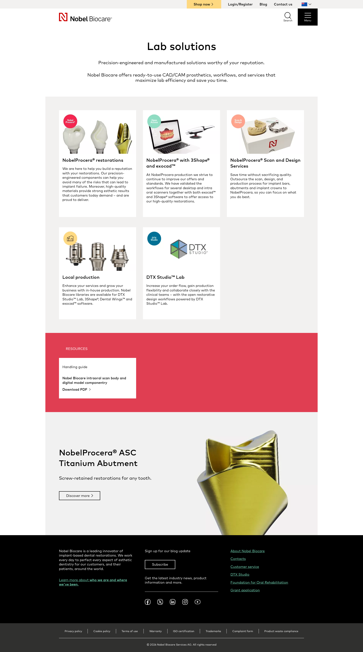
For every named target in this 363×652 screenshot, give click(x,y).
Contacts (238, 559)
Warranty (155, 631)
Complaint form (242, 631)
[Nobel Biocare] (78, 17)
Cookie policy (101, 631)
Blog (263, 4)
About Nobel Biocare (247, 551)
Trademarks (213, 631)
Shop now (202, 4)
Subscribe (160, 564)
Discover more (78, 495)
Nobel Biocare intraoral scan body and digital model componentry (94, 380)
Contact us (283, 4)
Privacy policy (73, 631)
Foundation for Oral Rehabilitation (259, 582)
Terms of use (130, 631)
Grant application (245, 590)
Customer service (244, 567)
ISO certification (183, 631)
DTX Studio (239, 574)
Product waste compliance (281, 631)
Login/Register (240, 4)
